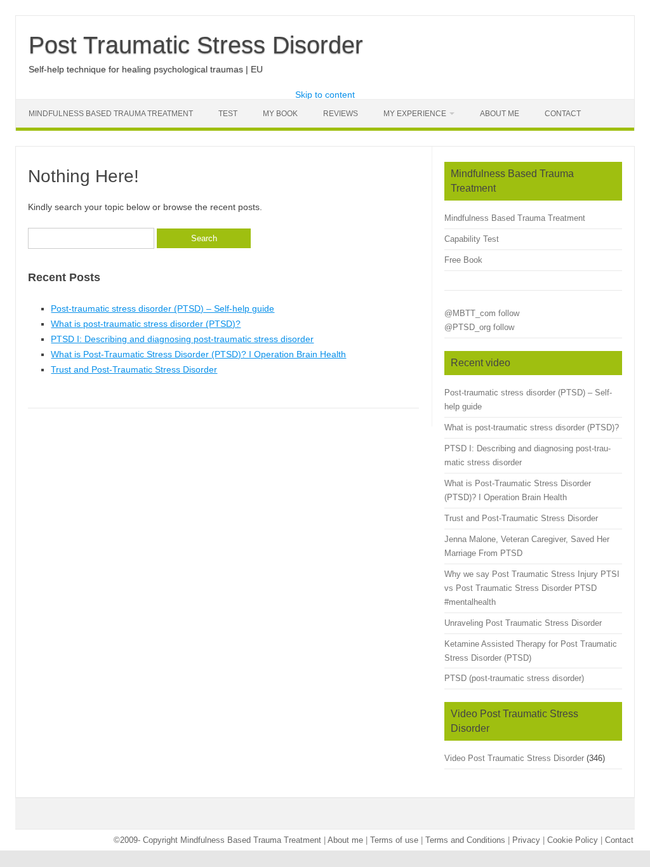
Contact (563, 113)
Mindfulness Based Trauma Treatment (514, 218)
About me (345, 840)
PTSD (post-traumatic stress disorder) (514, 678)
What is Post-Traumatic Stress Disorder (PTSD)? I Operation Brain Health (198, 354)
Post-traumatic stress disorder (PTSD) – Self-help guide (162, 308)
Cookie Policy (572, 840)
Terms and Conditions (465, 840)
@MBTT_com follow (481, 313)
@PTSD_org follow (479, 327)
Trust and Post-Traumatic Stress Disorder (134, 369)
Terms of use (394, 840)
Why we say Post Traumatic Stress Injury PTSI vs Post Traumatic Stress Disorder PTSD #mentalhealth (532, 588)
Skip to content (325, 94)
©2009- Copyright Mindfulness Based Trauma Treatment (219, 840)
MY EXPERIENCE (414, 113)
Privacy (526, 840)
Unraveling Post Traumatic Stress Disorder (523, 623)
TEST (227, 113)
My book (280, 113)
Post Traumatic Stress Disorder (196, 45)
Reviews (340, 113)
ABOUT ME (499, 113)
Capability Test (471, 239)
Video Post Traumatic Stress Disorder (514, 758)
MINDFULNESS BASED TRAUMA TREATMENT (111, 113)
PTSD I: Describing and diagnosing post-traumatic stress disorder (182, 339)
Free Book (463, 260)
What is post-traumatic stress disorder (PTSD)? (146, 324)
